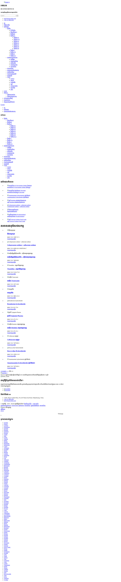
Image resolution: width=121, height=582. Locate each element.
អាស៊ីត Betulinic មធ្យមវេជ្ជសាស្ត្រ (17, 328)
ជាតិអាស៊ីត (13, 63)
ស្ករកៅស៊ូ (13, 87)
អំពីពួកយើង (7, 25)
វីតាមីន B (13, 35)
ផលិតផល (6, 26)
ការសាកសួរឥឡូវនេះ (5, 386)
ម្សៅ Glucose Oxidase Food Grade (16, 221)
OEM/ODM (14, 405)
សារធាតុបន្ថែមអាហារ (12, 57)
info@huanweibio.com (10, 400)
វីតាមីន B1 (16, 37)
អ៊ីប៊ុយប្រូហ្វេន (11, 234)
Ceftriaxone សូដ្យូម (13, 339)
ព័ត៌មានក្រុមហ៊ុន (11, 94)
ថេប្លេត (12, 80)
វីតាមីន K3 (13, 55)
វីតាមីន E (13, 54)
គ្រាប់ (12, 89)
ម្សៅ (12, 84)
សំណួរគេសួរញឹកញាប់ (9, 102)
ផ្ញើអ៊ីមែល (3, 409)
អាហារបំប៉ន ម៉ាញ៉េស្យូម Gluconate (15, 192)
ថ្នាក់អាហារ (21, 405)
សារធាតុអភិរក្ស (14, 61)
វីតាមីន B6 (16, 46)
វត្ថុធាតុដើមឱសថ (35, 405)
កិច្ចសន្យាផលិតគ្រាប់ (12, 211)
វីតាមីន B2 (16, 41)
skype (2, 410)
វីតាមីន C (13, 50)
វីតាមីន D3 (13, 52)
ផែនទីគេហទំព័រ (27, 403)
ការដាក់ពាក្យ (7, 100)
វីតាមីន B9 (16, 48)
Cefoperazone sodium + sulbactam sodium (18, 206)
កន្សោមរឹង (13, 82)
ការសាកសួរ (10, 239)
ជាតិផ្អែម (13, 59)
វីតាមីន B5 (16, 45)
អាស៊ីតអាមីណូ (10, 72)
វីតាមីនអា (13, 34)
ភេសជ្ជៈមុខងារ (14, 86)
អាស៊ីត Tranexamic (13, 281)
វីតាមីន (9, 28)
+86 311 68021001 (9, 399)
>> (8, 371)
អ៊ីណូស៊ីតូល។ (14, 32)
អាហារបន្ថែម (10, 68)
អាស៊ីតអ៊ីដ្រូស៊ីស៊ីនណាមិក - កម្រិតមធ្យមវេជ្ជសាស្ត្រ (21, 257)
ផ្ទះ (4, 23)
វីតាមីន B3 (16, 43)
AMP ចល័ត (36, 403)
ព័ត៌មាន (6, 92)
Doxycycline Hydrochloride (16, 351)
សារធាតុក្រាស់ (14, 64)
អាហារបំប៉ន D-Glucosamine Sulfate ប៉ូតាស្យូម (18, 187)
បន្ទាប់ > (5, 371)
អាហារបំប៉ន (13, 66)
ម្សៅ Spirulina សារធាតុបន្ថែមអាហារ (16, 202)
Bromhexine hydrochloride (16, 304)
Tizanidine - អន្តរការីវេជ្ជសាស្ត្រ (16, 269)
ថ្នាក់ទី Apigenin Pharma (15, 316)
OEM (8, 77)
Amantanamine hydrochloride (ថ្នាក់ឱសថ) (18, 197)
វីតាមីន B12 (17, 39)
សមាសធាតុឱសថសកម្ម (13, 70)
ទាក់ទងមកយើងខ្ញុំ (8, 98)
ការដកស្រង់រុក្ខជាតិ (11, 74)
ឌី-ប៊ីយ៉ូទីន (13, 30)
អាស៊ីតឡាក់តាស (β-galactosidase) (15, 216)
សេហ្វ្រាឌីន (10, 292)
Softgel (12, 78)
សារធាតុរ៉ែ (9, 75)
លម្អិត (14, 239)
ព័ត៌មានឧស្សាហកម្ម (12, 96)
